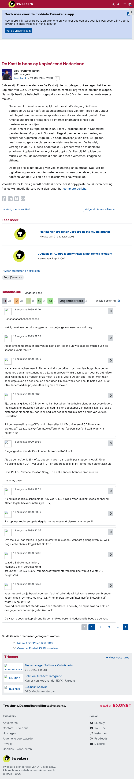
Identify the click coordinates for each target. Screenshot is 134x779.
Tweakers (9, 766)
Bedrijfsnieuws (12, 277)
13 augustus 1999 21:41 (27, 393)
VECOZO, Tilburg (36, 669)
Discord (99, 743)
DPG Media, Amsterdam (40, 691)
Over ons (22, 728)
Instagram (100, 733)
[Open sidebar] (131, 11)
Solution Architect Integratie (43, 676)
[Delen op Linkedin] (10, 198)
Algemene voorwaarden (18, 738)
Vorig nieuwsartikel (18, 209)
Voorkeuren (24, 749)
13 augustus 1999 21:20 (27, 309)
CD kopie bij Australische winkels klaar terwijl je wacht (75, 253)
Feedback (20, 78)
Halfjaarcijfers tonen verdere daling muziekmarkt (75, 231)
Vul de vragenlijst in (18, 30)
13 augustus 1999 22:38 (27, 552)
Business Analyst (36, 687)
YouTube (100, 728)
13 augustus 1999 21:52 (27, 489)
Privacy (8, 743)
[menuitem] (113, 4)
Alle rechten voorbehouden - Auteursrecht (29, 770)
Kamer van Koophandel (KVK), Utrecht (50, 680)
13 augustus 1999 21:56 (27, 511)
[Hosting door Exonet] (115, 706)
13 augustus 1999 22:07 (27, 530)
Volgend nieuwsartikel (98, 209)
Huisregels (10, 733)
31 (57, 78)
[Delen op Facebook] (4, 198)
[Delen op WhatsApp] (23, 198)
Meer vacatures (119, 657)
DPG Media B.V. (46, 766)
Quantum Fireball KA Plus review (37, 648)
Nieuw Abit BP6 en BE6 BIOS (35, 643)
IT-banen (10, 657)
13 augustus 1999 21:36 (27, 336)
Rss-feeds (100, 738)
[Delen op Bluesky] (16, 198)
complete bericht (74, 188)
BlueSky (99, 723)
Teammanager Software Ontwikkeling (49, 665)
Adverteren (10, 723)
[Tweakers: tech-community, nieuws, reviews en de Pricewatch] (20, 4)
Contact (8, 728)
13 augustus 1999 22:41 (27, 583)
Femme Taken (30, 70)
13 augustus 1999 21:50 (27, 441)
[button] (4, 4)
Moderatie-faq (33, 293)
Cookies (8, 749)
